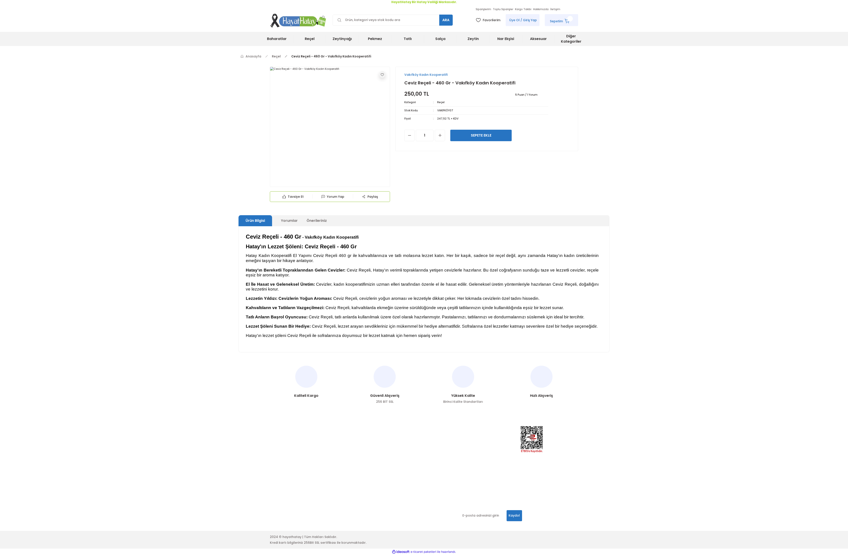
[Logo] (298, 20)
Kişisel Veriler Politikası (350, 462)
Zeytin (400, 437)
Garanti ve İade (345, 479)
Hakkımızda (342, 446)
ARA (445, 20)
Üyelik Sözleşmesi (346, 454)
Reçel (441, 102)
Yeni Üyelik (278, 437)
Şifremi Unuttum (282, 454)
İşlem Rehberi (280, 479)
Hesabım (340, 437)
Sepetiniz (277, 462)
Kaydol (514, 515)
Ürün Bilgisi (255, 220)
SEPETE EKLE (481, 135)
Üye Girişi (277, 446)
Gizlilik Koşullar (281, 488)
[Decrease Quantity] (409, 135)
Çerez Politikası (345, 471)
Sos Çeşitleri (405, 454)
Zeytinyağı (403, 446)
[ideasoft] (401, 552)
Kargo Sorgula (281, 471)
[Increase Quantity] (440, 135)
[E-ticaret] (423, 552)
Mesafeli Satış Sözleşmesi (353, 488)
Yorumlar (289, 220)
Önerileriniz (317, 220)
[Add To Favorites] (382, 74)
